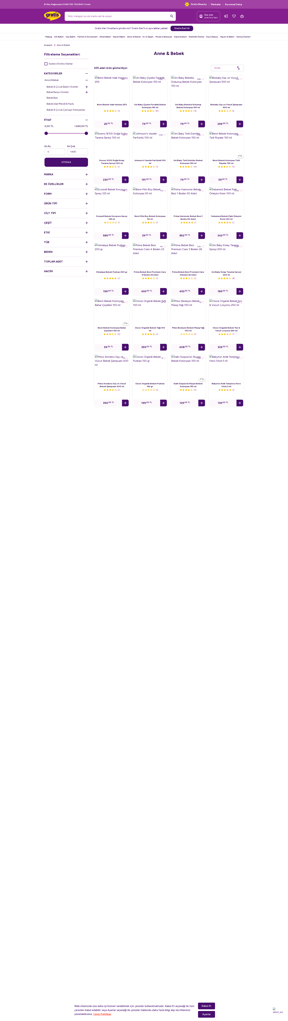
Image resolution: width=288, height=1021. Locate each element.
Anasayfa (48, 45)
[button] (125, 124)
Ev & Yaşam (148, 37)
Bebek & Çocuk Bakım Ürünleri (62, 86)
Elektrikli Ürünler (196, 37)
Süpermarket (180, 37)
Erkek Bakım (105, 37)
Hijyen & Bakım (227, 37)
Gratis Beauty (199, 4)
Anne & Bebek (134, 37)
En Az (47, 146)
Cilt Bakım (59, 37)
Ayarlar (206, 1014)
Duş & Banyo (212, 37)
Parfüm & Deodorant (88, 37)
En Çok (71, 146)
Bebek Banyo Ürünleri (58, 92)
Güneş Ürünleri (243, 37)
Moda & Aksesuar (164, 37)
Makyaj (48, 37)
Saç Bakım (71, 37)
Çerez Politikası (102, 1014)
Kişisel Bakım (119, 37)
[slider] (46, 133)
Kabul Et (206, 1006)
